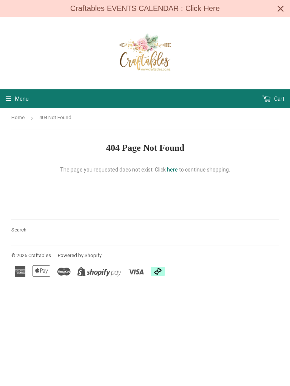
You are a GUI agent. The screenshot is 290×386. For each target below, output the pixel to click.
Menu (22, 99)
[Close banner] (280, 8)
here (172, 170)
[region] (145, 8)
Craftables (39, 255)
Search (18, 230)
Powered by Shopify (80, 255)
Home (18, 117)
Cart (278, 99)
